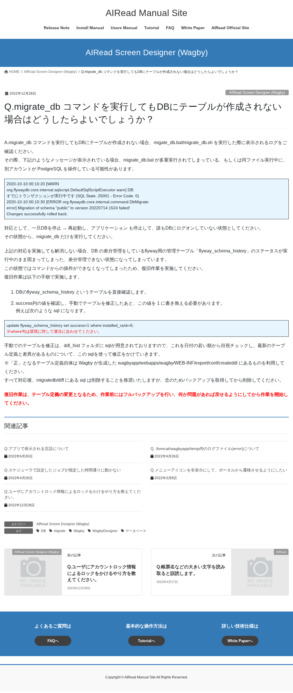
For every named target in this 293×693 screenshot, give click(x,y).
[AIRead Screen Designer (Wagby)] (33, 566)
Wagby (79, 531)
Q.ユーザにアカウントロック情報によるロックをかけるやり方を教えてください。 (101, 573)
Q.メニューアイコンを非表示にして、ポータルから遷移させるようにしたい (219, 470)
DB (43, 531)
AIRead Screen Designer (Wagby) (257, 92)
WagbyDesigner (105, 531)
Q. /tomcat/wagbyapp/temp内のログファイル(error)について (205, 448)
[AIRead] (259, 566)
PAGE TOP (280, 667)
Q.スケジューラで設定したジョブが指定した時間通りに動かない (62, 470)
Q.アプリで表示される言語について (36, 448)
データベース (136, 531)
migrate (60, 531)
